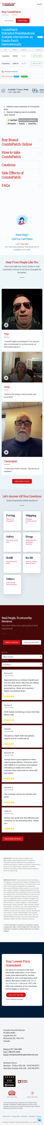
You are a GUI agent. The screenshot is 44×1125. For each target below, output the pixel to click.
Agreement (32, 1116)
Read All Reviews (31, 642)
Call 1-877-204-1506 (16, 995)
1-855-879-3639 (13, 1052)
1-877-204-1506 (15, 1049)
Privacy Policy (16, 1116)
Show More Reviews (13, 839)
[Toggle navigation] (38, 4)
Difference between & (15, 76)
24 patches (6, 63)
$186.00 (15, 63)
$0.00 (24, 56)
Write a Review (12, 642)
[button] (22, 121)
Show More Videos (22, 481)
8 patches (5, 56)
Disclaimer (24, 1116)
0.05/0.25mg (8, 21)
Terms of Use (6, 1116)
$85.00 (15, 56)
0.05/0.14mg (22, 20)
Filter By (5, 660)
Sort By (4, 652)
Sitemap (39, 1116)
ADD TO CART (36, 56)
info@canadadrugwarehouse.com (23, 1054)
